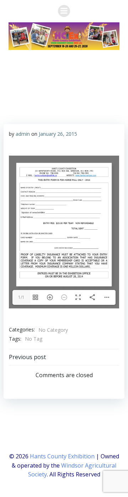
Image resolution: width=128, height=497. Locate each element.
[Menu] (64, 11)
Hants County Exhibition (62, 456)
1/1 (21, 297)
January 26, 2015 (58, 133)
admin (23, 133)
